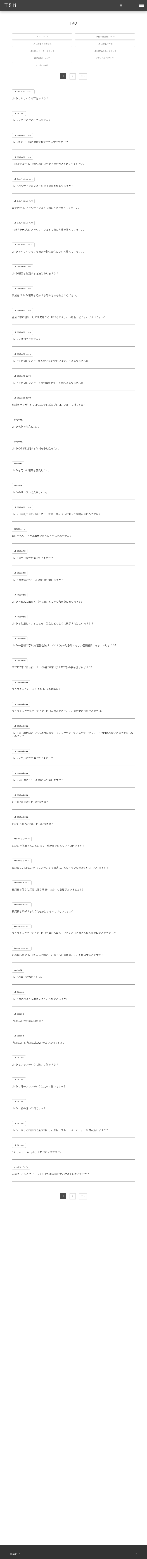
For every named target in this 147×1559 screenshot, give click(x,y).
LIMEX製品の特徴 (105, 43)
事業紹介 (15, 1554)
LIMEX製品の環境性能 (41, 43)
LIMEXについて (42, 36)
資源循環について (42, 58)
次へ (83, 76)
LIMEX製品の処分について (105, 51)
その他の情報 (42, 65)
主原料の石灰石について (105, 36)
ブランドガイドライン (105, 58)
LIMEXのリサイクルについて (42, 51)
